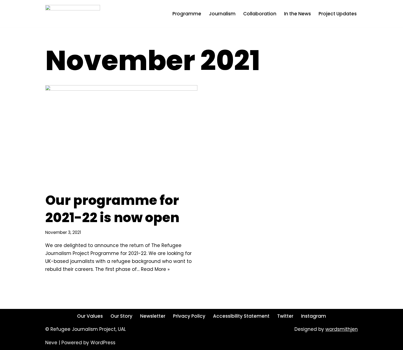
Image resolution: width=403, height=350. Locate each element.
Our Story (121, 316)
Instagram (313, 316)
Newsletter (152, 316)
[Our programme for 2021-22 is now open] (121, 136)
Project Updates (338, 13)
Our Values (90, 316)
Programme (186, 13)
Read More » (155, 269)
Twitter (285, 316)
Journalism (222, 13)
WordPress (102, 342)
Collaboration (259, 13)
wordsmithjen (341, 329)
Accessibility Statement (241, 316)
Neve (51, 342)
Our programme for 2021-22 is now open (112, 208)
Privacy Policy (189, 316)
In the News (297, 13)
